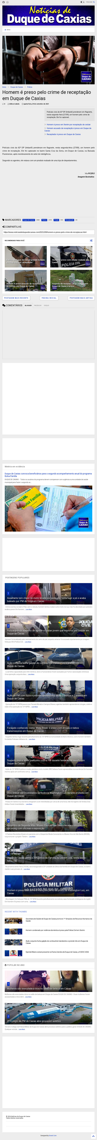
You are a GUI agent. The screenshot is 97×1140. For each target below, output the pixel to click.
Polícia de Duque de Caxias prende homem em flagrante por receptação (26, 261)
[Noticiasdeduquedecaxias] (11, 2)
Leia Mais (29, 609)
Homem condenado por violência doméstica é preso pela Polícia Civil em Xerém (55, 930)
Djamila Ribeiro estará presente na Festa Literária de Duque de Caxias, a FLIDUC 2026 (57, 952)
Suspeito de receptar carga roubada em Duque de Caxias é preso (70, 285)
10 (9, 885)
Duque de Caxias (17, 87)
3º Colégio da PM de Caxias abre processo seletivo (34, 1021)
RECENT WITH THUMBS (16, 912)
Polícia (29, 87)
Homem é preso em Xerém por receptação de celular (68, 124)
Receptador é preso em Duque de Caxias (64, 134)
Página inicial (49, 298)
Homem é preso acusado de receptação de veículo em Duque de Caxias (25, 285)
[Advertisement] (22, 125)
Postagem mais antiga (81, 298)
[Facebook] (3, 2)
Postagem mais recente (16, 298)
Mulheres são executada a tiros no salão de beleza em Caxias (39, 988)
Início (4, 87)
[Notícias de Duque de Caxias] (48, 24)
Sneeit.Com (53, 1135)
